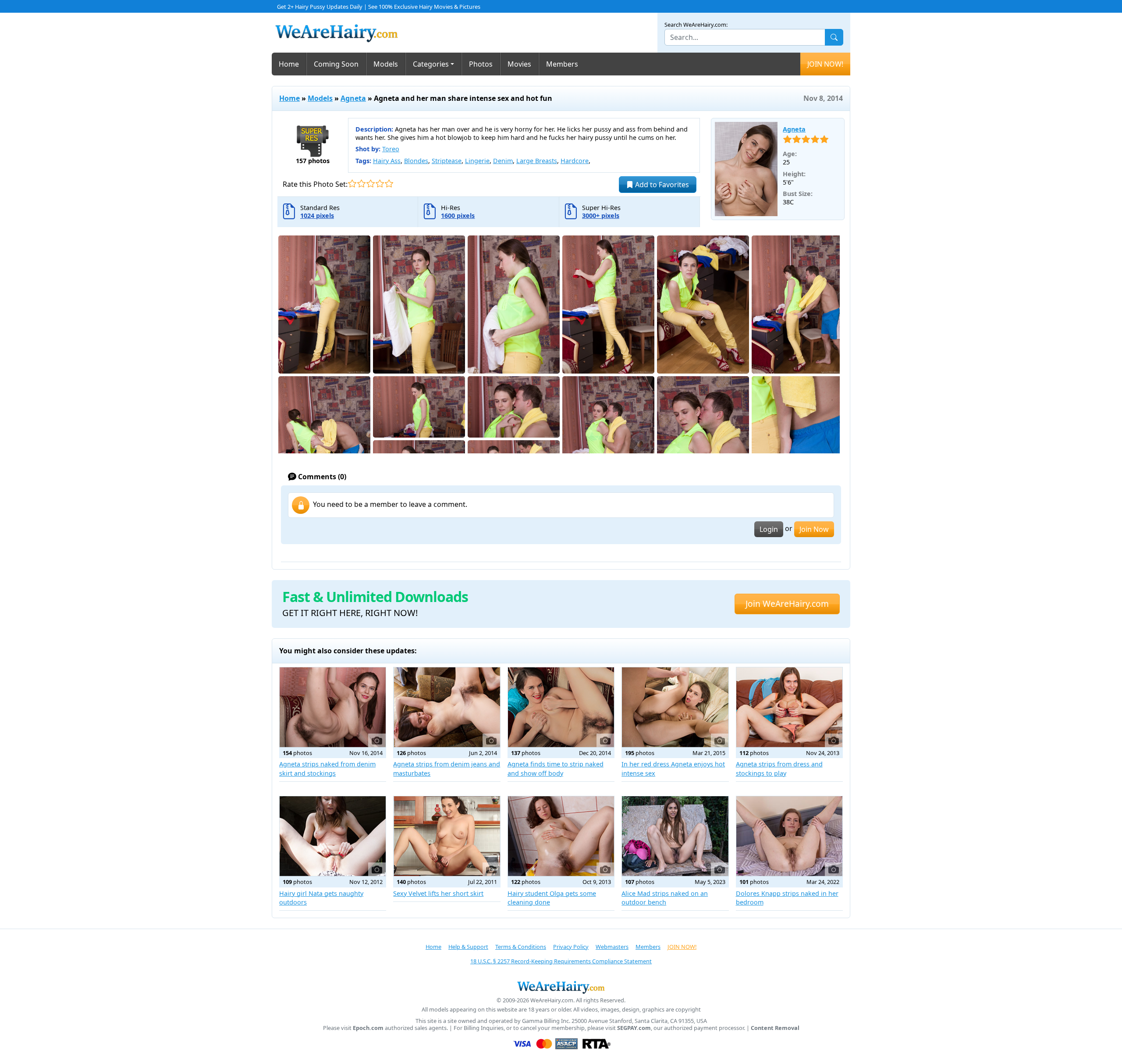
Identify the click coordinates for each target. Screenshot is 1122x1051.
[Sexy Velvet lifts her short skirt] (446, 836)
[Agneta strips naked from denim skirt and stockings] (332, 707)
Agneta (353, 98)
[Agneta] (746, 169)
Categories (431, 64)
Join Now (814, 529)
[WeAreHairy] (561, 987)
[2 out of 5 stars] (361, 183)
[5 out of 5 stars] (389, 183)
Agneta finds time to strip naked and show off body (556, 768)
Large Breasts (536, 161)
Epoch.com (368, 1028)
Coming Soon (336, 64)
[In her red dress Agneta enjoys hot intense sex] (674, 707)
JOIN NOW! (825, 64)
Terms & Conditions (520, 947)
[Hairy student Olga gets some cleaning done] (561, 836)
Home (289, 64)
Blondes (416, 161)
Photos (481, 64)
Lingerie (477, 161)
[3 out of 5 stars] (370, 183)
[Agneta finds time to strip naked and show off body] (561, 707)
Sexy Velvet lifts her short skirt (438, 893)
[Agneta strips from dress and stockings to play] (789, 707)
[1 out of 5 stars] (352, 183)
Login (769, 529)
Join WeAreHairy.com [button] (787, 603)
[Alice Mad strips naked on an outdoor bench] (674, 836)
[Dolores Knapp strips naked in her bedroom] (789, 836)
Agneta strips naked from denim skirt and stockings (327, 768)
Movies (519, 64)
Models (385, 64)
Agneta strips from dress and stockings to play (779, 768)
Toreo (390, 149)
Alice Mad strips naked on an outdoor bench (664, 897)
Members (562, 64)
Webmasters (612, 947)
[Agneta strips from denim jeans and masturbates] (446, 707)
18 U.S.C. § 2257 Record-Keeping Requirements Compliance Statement (561, 961)
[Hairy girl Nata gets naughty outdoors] (332, 836)
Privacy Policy (571, 947)
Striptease (447, 161)
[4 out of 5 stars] (379, 183)
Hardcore (575, 161)
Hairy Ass (387, 161)
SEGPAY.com (634, 1028)
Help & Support (468, 947)
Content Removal (775, 1028)
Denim (503, 161)
